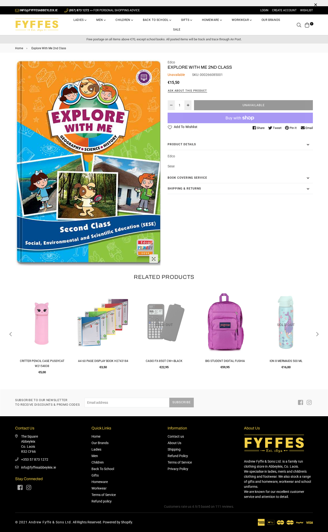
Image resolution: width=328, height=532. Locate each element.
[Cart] (307, 25)
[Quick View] (63, 301)
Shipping (174, 449)
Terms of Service (103, 495)
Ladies (79, 20)
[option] (87, 163)
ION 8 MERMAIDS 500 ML (225, 361)
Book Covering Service (187, 177)
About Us (174, 443)
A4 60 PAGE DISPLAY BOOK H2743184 (42, 361)
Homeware (211, 20)
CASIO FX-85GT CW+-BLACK (103, 361)
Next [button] (317, 334)
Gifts (185, 20)
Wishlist (306, 10)
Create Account (284, 10)
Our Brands (270, 20)
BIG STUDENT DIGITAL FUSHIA (164, 361)
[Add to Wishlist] (63, 311)
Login (264, 10)
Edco (171, 62)
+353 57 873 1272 (34, 459)
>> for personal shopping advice (104, 10)
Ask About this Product (187, 90)
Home (19, 48)
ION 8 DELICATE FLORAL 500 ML (286, 361)
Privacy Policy (178, 469)
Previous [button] (10, 334)
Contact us (176, 436)
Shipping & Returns (184, 188)
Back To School (156, 20)
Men (100, 20)
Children (123, 20)
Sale (176, 29)
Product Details (182, 144)
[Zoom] (153, 258)
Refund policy (101, 501)
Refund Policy (178, 456)
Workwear (241, 20)
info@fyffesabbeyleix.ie (38, 467)
